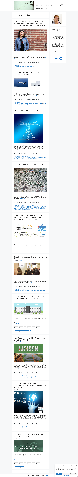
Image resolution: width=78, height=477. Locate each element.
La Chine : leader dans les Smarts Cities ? (29, 164)
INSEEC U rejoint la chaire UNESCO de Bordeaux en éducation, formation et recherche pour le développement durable (29, 217)
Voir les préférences (73, 473)
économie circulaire (18, 66)
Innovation (46, 8)
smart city (39, 208)
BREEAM (21, 331)
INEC (38, 103)
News (23, 65)
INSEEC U (40, 103)
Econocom (36, 331)
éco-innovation (31, 331)
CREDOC (21, 103)
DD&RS (24, 331)
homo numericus (21, 158)
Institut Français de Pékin (17, 208)
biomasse (18, 376)
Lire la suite (35, 95)
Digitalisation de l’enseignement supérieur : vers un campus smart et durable (29, 297)
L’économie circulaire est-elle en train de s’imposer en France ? (28, 73)
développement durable (29, 290)
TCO (31, 158)
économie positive (23, 66)
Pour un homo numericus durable (26, 110)
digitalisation (27, 331)
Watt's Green (40, 332)
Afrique (16, 376)
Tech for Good (19, 104)
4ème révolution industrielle (19, 206)
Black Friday (22, 157)
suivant (17, 471)
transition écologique (22, 209)
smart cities (35, 208)
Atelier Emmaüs (17, 290)
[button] (76, 465)
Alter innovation (17, 331)
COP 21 (23, 427)
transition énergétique (26, 332)
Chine (38, 206)
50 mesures (16, 467)
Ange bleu (18, 157)
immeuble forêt (38, 207)
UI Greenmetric (23, 104)
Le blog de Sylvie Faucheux (60, 6)
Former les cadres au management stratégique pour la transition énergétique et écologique (30, 385)
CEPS (19, 467)
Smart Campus (20, 332)
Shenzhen (31, 208)
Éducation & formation (49, 5)
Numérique (38, 8)
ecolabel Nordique (40, 157)
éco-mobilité (28, 207)
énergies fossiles (33, 376)
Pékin (22, 208)
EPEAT (18, 158)
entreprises (28, 467)
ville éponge (28, 209)
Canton (24, 206)
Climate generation (28, 157)
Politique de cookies (66, 475)
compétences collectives (43, 206)
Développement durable (40, 5)
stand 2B (43, 290)
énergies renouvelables (40, 376)
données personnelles (17, 207)
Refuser (65, 473)
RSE (42, 8)
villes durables (31, 377)
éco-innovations (23, 207)
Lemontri (16, 332)
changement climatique (29, 206)
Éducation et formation (25, 205)
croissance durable (23, 290)
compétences (23, 376)
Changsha (35, 206)
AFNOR (18, 103)
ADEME (16, 103)
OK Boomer (26, 158)
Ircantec (41, 290)
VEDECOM (36, 332)
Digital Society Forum (34, 157)
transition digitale (16, 209)
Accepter (58, 473)
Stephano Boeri (43, 208)
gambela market (29, 66)
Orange (29, 158)
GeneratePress (47, 475)
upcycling (33, 66)
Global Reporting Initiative (33, 103)
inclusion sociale (43, 207)
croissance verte (27, 427)
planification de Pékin (27, 208)
